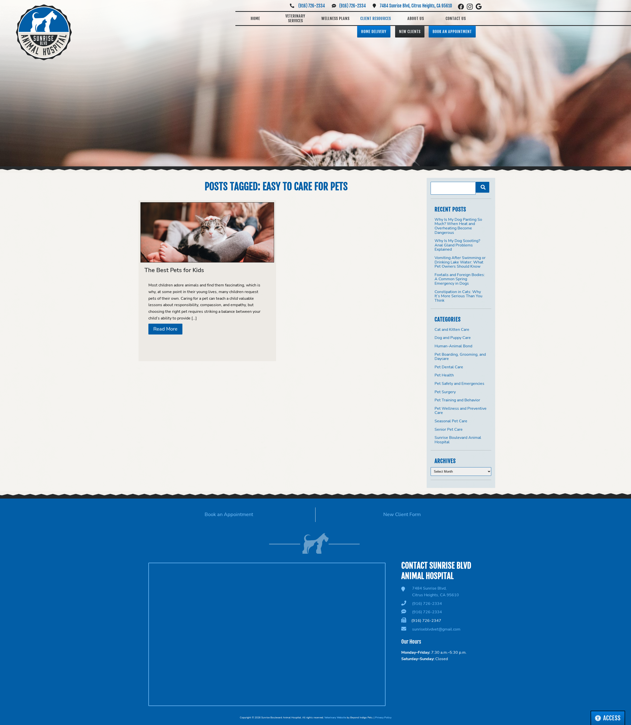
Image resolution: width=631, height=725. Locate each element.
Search (482, 187)
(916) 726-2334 (311, 5)
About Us (415, 18)
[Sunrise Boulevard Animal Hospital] (44, 32)
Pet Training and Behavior (457, 400)
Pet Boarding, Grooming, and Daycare (460, 357)
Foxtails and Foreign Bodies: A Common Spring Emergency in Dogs (460, 279)
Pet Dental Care (449, 367)
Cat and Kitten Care (452, 329)
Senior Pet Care (449, 429)
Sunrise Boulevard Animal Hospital (458, 440)
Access (612, 718)
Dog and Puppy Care (453, 337)
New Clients (410, 31)
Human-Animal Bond (453, 346)
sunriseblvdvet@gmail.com (436, 629)
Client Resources (375, 18)
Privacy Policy (383, 717)
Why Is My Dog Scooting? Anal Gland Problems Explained (457, 245)
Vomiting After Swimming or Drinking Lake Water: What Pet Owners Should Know (460, 262)
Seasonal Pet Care (451, 421)
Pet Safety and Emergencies (459, 383)
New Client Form (402, 514)
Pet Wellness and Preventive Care (461, 411)
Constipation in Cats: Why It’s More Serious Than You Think (458, 296)
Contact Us (456, 18)
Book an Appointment (452, 31)
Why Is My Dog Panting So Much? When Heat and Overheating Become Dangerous (458, 226)
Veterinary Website (335, 717)
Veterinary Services (295, 18)
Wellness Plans (335, 18)
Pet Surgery (445, 392)
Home (255, 18)
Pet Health (444, 375)
